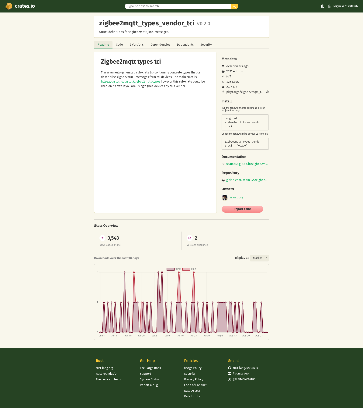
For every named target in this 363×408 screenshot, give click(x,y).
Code (119, 44)
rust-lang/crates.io (243, 368)
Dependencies (160, 44)
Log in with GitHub (345, 6)
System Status (149, 379)
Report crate (242, 209)
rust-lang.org (104, 368)
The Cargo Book (150, 368)
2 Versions (136, 44)
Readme (103, 44)
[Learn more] (267, 92)
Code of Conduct (195, 385)
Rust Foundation (107, 373)
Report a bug (149, 385)
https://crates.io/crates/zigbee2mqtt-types (130, 81)
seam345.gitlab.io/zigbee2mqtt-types (247, 164)
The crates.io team (108, 379)
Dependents (185, 44)
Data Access (192, 390)
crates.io (25, 6)
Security (206, 44)
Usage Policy (193, 368)
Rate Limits (192, 396)
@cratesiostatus (241, 379)
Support (145, 373)
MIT (228, 76)
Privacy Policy (193, 379)
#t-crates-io (238, 373)
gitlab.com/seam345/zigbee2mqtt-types (247, 180)
